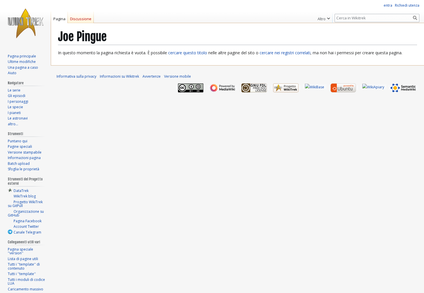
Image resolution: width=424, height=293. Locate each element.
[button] (323, 17)
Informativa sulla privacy (76, 76)
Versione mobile (177, 76)
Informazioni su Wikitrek (119, 76)
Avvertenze (151, 76)
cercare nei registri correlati (285, 52)
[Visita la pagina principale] (25, 23)
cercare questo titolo (187, 52)
